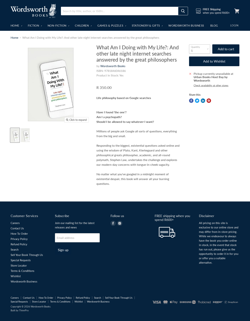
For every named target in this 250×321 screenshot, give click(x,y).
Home (15, 25)
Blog (214, 25)
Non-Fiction (57, 25)
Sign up (63, 250)
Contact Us (17, 228)
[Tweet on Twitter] (197, 100)
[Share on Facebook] (191, 100)
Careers (15, 223)
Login (234, 25)
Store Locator (19, 265)
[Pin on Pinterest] (209, 100)
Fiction (34, 25)
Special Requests (21, 260)
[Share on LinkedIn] (203, 100)
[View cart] (236, 11)
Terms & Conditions (22, 270)
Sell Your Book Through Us (27, 254)
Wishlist (16, 276)
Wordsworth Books (112, 66)
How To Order (19, 233)
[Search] (183, 11)
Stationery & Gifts (146, 25)
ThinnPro (24, 310)
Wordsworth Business (186, 25)
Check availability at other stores (211, 85)
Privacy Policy (19, 239)
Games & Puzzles (110, 25)
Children (82, 25)
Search (14, 249)
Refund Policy (19, 244)
